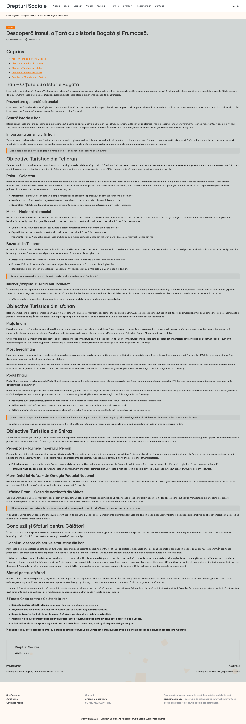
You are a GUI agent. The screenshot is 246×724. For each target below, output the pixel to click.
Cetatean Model (14, 702)
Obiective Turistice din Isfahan (27, 68)
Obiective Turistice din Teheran (28, 63)
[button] (22, 652)
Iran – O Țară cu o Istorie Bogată (29, 58)
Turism (10, 27)
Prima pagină (12, 15)
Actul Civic (12, 699)
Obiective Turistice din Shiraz (27, 72)
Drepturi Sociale (26, 6)
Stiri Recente (13, 695)
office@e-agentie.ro (96, 699)
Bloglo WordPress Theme (152, 718)
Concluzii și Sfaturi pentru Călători (29, 77)
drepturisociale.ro (173, 699)
